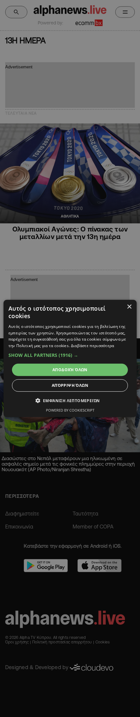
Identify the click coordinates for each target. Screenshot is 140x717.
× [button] (129, 306)
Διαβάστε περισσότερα (92, 345)
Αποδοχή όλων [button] (70, 370)
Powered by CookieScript (70, 410)
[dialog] (70, 358)
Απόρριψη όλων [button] (70, 385)
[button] (70, 355)
